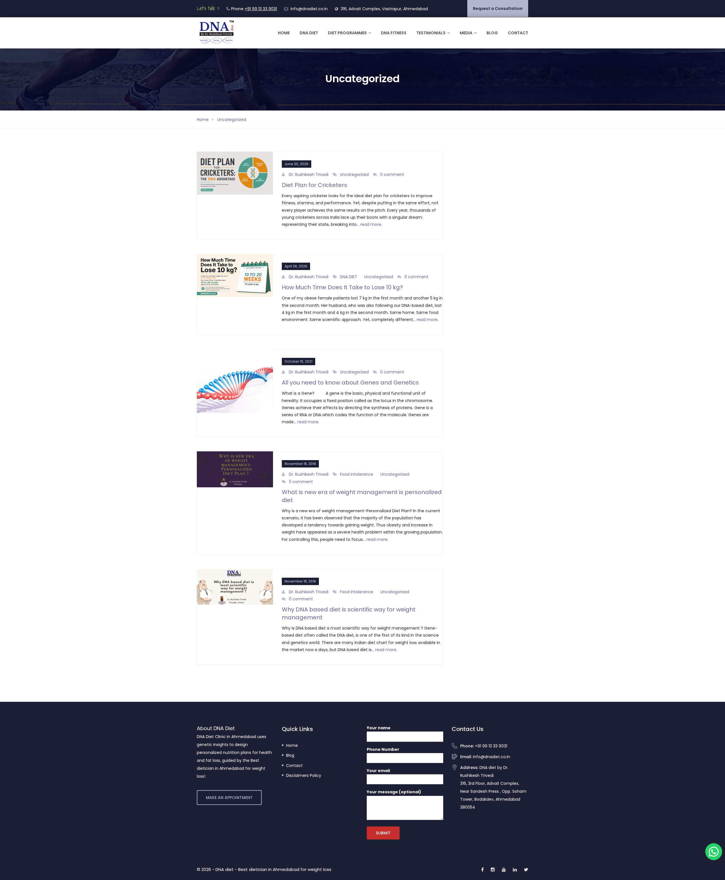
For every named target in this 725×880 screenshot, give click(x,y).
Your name (379, 728)
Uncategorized (231, 119)
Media (466, 33)
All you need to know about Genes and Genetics (350, 382)
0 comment (392, 174)
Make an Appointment (229, 797)
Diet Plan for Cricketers (314, 185)
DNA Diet (309, 33)
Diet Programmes (347, 33)
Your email (378, 770)
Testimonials (430, 33)
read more (370, 224)
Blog (492, 33)
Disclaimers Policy (303, 775)
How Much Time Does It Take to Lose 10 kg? (342, 287)
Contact (518, 33)
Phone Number (383, 749)
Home (284, 33)
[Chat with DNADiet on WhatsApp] (713, 851)
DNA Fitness (393, 33)
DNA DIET (348, 277)
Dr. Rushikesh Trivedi (309, 174)
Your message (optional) (394, 792)
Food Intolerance (356, 474)
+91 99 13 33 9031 (261, 9)
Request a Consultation (498, 8)
